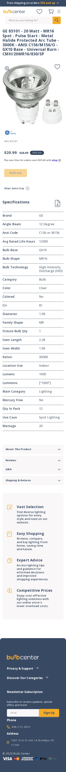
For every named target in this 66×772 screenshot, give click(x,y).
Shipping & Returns (18, 480)
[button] (59, 11)
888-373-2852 (21, 726)
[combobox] (33, 20)
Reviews (11, 460)
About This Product (18, 449)
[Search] (57, 20)
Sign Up (48, 713)
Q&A (9, 469)
